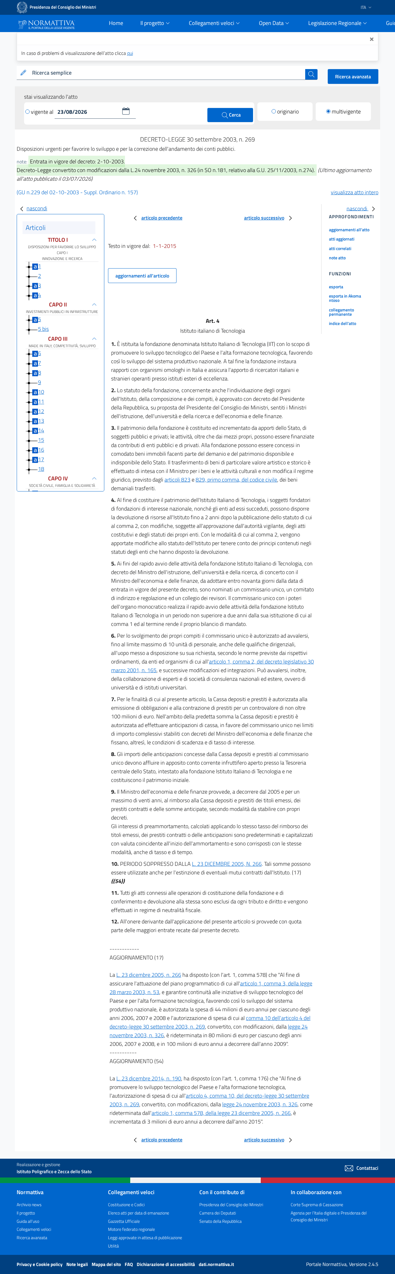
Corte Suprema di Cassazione (317, 1204)
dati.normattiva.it (216, 1264)
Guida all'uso (28, 1221)
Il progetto (26, 1213)
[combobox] (167, 73)
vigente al (43, 112)
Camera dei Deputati (217, 1213)
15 (41, 440)
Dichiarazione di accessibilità (166, 1264)
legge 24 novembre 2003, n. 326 (259, 1104)
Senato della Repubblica (220, 1221)
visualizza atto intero (354, 192)
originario (288, 111)
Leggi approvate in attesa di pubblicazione (145, 1237)
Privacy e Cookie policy (40, 1264)
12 (41, 411)
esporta (336, 286)
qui (130, 53)
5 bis (43, 329)
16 (41, 450)
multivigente (346, 111)
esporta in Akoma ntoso (345, 298)
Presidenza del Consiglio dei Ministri (231, 1204)
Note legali (77, 1264)
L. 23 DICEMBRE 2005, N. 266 (227, 864)
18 (41, 469)
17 (41, 459)
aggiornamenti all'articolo (142, 275)
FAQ (129, 1264)
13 (41, 421)
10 (41, 392)
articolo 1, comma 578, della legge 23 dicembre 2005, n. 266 (221, 1113)
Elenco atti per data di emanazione (138, 1213)
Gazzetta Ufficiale (124, 1221)
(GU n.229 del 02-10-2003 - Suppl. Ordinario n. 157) (77, 192)
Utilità (113, 1246)
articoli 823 (177, 479)
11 (41, 401)
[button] (126, 111)
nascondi (37, 208)
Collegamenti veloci (34, 1229)
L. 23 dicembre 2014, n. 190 (148, 1078)
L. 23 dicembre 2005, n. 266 (148, 975)
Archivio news (29, 1204)
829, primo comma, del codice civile (236, 479)
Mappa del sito (107, 1264)
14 (41, 430)
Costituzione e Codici (126, 1204)
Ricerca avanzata (353, 76)
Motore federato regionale (131, 1229)
